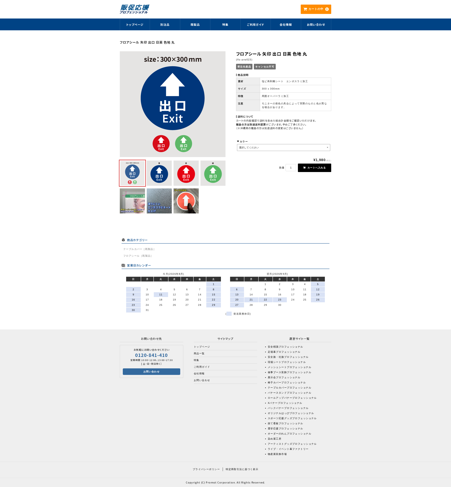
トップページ (135, 24)
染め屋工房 (274, 438)
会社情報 (286, 24)
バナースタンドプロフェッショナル (289, 392)
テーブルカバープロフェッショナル (289, 387)
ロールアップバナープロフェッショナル (292, 397)
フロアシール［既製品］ (138, 255)
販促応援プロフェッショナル (134, 9)
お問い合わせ (316, 24)
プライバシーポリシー (206, 469)
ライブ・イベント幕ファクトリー (288, 449)
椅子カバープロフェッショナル (287, 382)
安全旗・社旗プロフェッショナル (288, 357)
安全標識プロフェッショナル (285, 346)
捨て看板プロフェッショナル (285, 423)
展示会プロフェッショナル (284, 377)
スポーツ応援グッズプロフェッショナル (292, 418)
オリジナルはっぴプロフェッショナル (291, 413)
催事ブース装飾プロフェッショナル (289, 372)
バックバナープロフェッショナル (288, 408)
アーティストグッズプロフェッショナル (292, 443)
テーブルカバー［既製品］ (139, 249)
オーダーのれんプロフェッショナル (289, 433)
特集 (196, 360)
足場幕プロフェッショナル (284, 351)
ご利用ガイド (255, 24)
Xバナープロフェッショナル (285, 403)
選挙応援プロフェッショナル (285, 428)
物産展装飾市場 (277, 454)
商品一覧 (199, 353)
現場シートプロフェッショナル (287, 362)
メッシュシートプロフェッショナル (289, 367)
